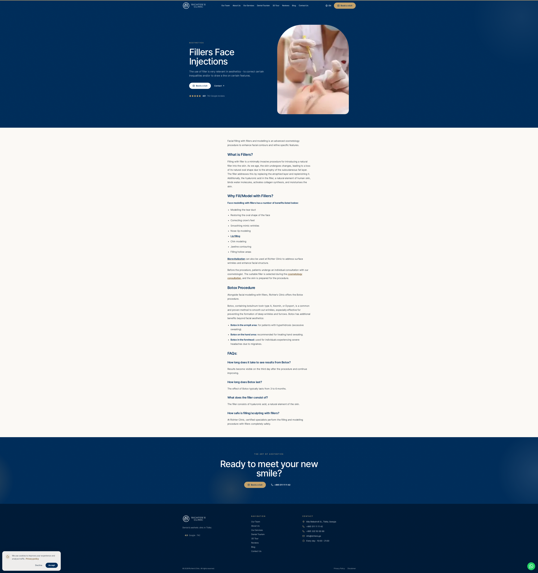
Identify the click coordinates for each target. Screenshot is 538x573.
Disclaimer (352, 568)
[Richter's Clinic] (194, 5)
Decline (38, 565)
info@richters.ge (313, 536)
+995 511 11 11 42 (282, 485)
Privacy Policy (339, 568)
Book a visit (346, 5)
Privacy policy (32, 559)
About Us (237, 5)
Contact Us (303, 5)
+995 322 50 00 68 (315, 531)
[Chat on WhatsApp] (531, 566)
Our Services (248, 5)
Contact (218, 86)
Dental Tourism (263, 5)
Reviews (285, 5)
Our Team (225, 5)
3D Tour (276, 5)
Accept (51, 565)
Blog (294, 5)
